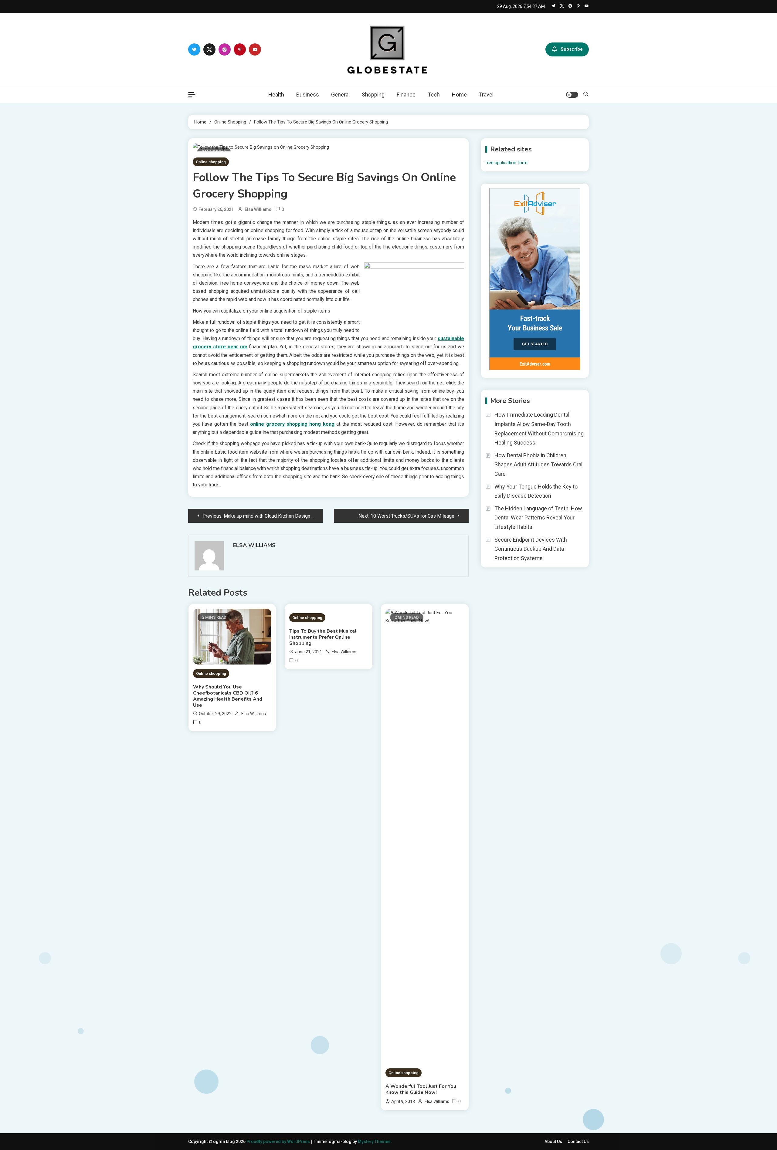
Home (459, 94)
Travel (486, 94)
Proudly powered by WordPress (278, 1141)
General (340, 94)
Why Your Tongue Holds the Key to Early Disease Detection (536, 491)
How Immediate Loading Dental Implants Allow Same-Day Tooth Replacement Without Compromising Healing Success (539, 428)
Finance (406, 94)
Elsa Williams (258, 209)
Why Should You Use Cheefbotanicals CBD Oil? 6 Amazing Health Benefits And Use (227, 696)
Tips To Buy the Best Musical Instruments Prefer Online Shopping (323, 637)
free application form (506, 162)
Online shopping (211, 162)
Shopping (373, 94)
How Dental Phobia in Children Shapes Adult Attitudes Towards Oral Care (538, 464)
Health (276, 94)
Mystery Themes (374, 1141)
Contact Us (578, 1141)
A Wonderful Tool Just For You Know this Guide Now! (420, 1089)
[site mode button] (572, 95)
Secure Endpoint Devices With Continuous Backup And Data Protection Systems (530, 548)
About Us (553, 1141)
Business (307, 94)
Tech (434, 94)
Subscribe (572, 49)
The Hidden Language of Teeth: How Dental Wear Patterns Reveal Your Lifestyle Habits (538, 517)
